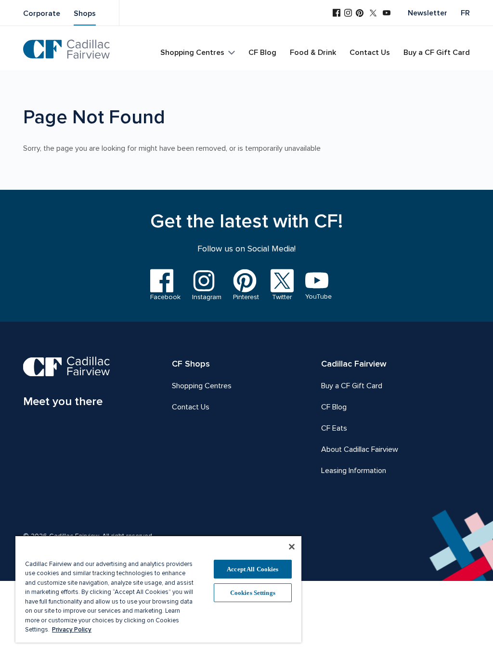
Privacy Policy (71, 629)
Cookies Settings (252, 592)
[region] (158, 589)
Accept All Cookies (252, 569)
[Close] (292, 547)
